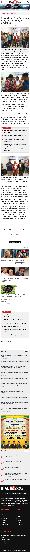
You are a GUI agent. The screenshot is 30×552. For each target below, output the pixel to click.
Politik (8, 13)
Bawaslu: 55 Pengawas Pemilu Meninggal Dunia (14, 320)
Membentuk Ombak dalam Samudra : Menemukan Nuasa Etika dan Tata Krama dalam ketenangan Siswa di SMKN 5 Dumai (14, 385)
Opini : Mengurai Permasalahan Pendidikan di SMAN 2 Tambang (13, 391)
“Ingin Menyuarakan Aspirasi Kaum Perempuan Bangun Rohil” (15, 131)
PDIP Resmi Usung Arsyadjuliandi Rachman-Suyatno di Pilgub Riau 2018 (16, 455)
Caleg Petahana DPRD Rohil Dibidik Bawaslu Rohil (15, 136)
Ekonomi (19, 515)
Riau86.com (15, 235)
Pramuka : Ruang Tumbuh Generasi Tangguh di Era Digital (14, 397)
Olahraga (20, 524)
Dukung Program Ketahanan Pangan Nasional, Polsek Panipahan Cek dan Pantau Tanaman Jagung (13, 367)
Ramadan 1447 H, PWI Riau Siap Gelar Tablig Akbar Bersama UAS (14, 373)
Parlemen (20, 526)
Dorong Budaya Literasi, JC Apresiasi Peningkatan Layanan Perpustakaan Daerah (14, 409)
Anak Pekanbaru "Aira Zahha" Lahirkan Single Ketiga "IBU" (14, 378)
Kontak (3, 522)
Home (3, 13)
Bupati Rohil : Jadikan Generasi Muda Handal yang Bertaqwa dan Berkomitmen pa (16, 473)
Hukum (19, 518)
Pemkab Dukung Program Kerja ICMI (13, 461)
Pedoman (4, 518)
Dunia (19, 522)
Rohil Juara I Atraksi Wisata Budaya (12, 467)
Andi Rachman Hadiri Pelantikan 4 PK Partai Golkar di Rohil (14, 149)
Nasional (19, 520)
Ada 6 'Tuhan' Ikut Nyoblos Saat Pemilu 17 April (15, 324)
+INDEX (26, 351)
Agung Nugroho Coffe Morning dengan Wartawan (13, 315)
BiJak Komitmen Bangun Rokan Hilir (12, 327)
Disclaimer (4, 520)
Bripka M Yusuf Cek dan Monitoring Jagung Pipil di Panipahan (15, 361)
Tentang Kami (5, 515)
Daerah (19, 513)
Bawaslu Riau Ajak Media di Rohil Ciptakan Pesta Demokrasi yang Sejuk (14, 335)
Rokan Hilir (13, 13)
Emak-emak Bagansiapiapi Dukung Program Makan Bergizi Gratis (14, 355)
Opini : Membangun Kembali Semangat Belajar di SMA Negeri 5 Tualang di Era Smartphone (14, 402)
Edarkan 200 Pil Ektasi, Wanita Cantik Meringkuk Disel (16, 479)
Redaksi (4, 516)
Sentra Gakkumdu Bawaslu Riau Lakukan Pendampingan (14, 140)
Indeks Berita (5, 524)
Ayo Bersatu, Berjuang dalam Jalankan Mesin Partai (15, 330)
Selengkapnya (11, 505)
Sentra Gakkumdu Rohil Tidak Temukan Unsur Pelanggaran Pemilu (15, 145)
